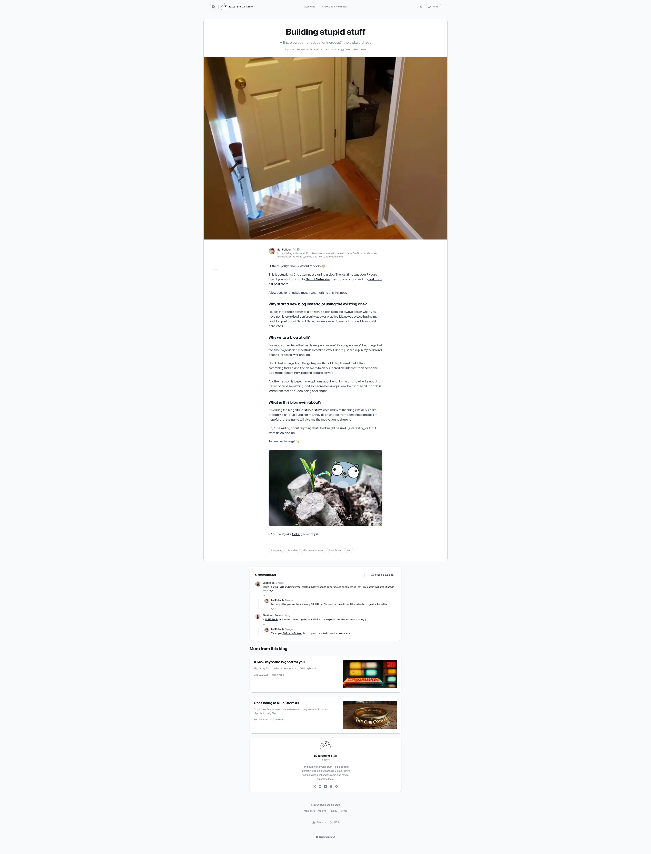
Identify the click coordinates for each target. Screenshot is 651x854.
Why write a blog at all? (223, 283)
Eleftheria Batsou (273, 615)
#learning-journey (313, 550)
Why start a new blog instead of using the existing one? (222, 275)
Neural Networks (317, 279)
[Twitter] (314, 787)
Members (309, 811)
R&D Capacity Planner (334, 7)
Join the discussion (382, 575)
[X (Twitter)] (294, 249)
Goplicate (309, 7)
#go (349, 550)
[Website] (331, 787)
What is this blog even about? (223, 289)
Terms (343, 811)
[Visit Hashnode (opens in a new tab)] (325, 837)
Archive (322, 811)
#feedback (335, 550)
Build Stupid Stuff (308, 410)
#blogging (276, 550)
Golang (297, 534)
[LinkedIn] (298, 249)
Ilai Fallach (284, 250)
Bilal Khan (269, 583)
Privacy (333, 811)
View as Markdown (355, 49)
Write (435, 7)
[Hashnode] (336, 787)
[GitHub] (320, 787)
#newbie (293, 550)
